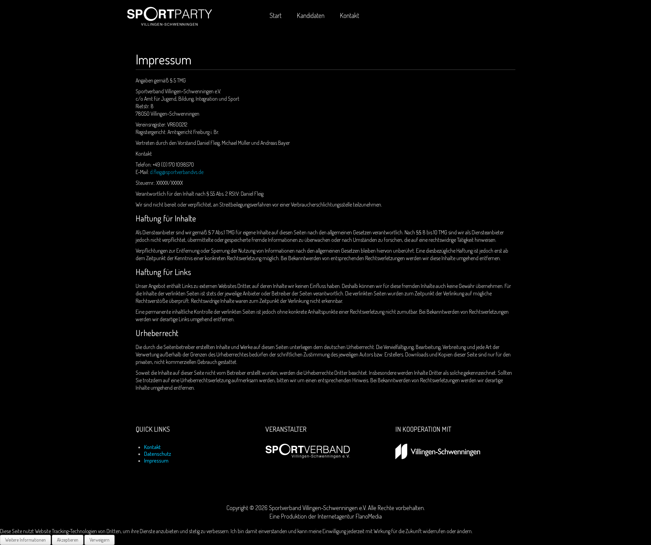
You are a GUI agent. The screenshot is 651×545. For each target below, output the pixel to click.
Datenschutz (157, 453)
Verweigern (100, 540)
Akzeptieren (67, 540)
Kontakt (152, 447)
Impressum (156, 460)
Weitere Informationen (25, 540)
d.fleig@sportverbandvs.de (176, 172)
